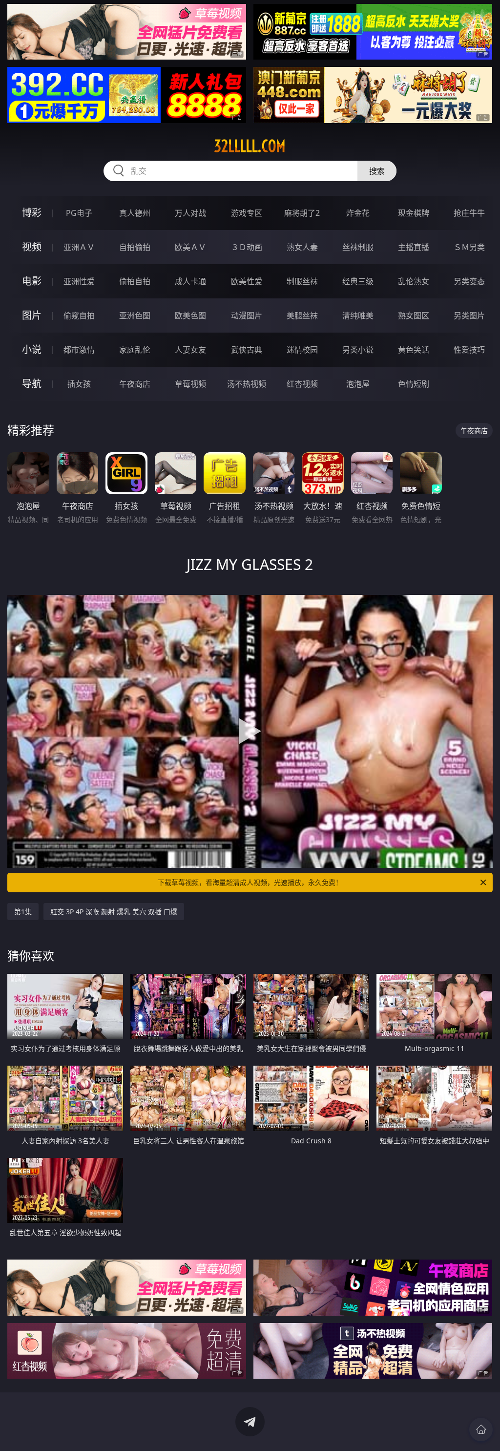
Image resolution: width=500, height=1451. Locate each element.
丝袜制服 (358, 247)
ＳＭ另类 (469, 247)
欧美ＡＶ (190, 247)
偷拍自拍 (134, 281)
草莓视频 (190, 384)
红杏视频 (302, 384)
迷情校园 (302, 349)
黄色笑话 (413, 349)
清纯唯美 (358, 315)
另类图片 (469, 315)
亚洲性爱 (79, 281)
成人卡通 (190, 281)
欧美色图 (190, 315)
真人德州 (134, 213)
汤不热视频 (246, 384)
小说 (32, 349)
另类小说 (358, 349)
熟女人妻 (302, 247)
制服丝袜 (302, 281)
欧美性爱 (246, 281)
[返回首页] (481, 1429)
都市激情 (79, 349)
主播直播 (413, 247)
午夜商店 (134, 384)
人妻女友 (190, 349)
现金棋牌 (413, 213)
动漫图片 (246, 315)
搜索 (377, 171)
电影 (32, 281)
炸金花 (358, 213)
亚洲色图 (134, 315)
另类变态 (469, 281)
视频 (32, 246)
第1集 (23, 911)
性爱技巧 (469, 349)
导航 (32, 383)
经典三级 (358, 281)
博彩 (32, 212)
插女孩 (79, 384)
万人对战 (190, 213)
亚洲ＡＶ (79, 247)
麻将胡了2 (302, 213)
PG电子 (79, 213)
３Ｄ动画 (246, 247)
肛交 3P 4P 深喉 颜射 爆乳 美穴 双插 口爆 (113, 911)
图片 (32, 315)
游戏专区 (246, 213)
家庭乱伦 (134, 349)
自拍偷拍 (134, 247)
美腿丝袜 (302, 315)
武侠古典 (246, 349)
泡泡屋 (358, 384)
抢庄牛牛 (469, 213)
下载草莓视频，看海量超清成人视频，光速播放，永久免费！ (250, 882)
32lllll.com (250, 146)
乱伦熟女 (413, 281)
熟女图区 (413, 315)
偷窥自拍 (79, 315)
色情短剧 (413, 384)
